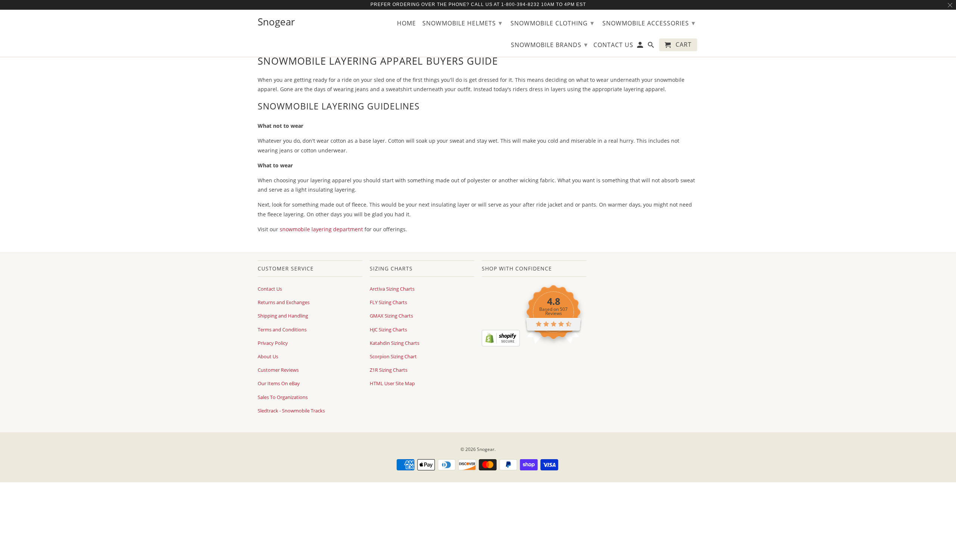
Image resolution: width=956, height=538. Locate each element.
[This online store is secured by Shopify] (501, 344)
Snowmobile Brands (549, 44)
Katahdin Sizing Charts (394, 343)
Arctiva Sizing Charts (392, 288)
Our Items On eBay (279, 383)
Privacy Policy (273, 343)
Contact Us (270, 288)
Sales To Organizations (283, 397)
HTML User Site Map (392, 383)
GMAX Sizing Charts (391, 315)
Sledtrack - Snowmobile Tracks (291, 410)
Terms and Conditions (282, 329)
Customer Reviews (278, 370)
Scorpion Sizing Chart (393, 356)
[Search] (651, 46)
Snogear (485, 449)
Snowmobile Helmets (462, 22)
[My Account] (640, 46)
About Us (268, 356)
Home (406, 23)
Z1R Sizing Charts (388, 370)
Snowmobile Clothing (552, 22)
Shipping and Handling (283, 315)
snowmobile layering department (321, 229)
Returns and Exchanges (284, 302)
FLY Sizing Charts (388, 302)
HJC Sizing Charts (388, 329)
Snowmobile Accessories (648, 22)
